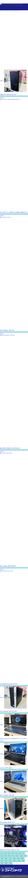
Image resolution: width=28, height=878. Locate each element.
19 (18, 858)
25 (18, 860)
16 (6, 858)
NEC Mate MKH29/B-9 (8, 566)
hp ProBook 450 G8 (7, 330)
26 (23, 860)
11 (13, 855)
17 (10, 858)
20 (22, 858)
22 (6, 860)
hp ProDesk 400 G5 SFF (8, 711)
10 (9, 855)
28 (6, 863)
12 (17, 855)
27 (2, 863)
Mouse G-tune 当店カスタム (10, 850)
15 (2, 858)
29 (10, 863)
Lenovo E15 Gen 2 (6, 768)
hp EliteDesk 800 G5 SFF (9, 684)
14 (25, 855)
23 (10, 860)
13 (21, 855)
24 (14, 860)
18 (14, 858)
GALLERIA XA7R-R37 (7, 822)
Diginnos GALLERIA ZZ (8, 94)
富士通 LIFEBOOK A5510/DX (10, 448)
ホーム (1, 11)
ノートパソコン (7, 11)
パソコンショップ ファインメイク (8, 0)
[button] (5, 9)
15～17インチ (15, 11)
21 (2, 860)
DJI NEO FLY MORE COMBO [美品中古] (13, 212)
